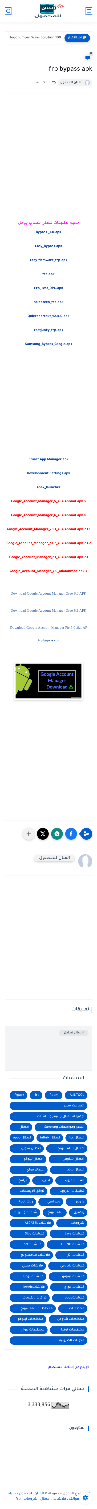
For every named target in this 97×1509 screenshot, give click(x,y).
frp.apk (48, 274)
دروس (79, 1202)
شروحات (77, 1223)
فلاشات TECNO (72, 1244)
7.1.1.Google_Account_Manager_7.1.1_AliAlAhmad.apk (48, 530)
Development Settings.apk (48, 474)
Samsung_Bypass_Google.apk (48, 344)
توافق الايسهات (32, 1191)
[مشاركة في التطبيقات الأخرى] (29, 834)
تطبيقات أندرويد (72, 1191)
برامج (23, 1180)
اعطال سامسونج (71, 1148)
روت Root (26, 1202)
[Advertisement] (48, 154)
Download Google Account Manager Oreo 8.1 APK (48, 610)
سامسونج (56, 1212)
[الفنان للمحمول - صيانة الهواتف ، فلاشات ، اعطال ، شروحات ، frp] (48, 11)
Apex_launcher (48, 488)
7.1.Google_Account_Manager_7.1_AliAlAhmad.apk (48, 558)
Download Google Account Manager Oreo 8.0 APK (48, 593)
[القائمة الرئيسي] (88, 11)
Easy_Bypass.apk (48, 246)
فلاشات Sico (34, 1234)
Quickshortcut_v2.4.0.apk (48, 316)
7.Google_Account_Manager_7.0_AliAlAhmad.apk (48, 571)
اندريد (45, 1180)
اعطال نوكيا (75, 1170)
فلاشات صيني (32, 1266)
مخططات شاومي (70, 1319)
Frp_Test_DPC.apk (48, 288)
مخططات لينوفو (30, 1319)
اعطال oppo (22, 1138)
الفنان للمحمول (71, 82)
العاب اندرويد (74, 1180)
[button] (71, 834)
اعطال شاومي (73, 1159)
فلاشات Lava (74, 1234)
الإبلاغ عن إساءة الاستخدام (68, 1367)
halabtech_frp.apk (49, 302)
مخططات (76, 1308)
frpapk (19, 1095)
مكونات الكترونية (71, 1340)
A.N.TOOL (77, 1095)
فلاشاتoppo (74, 1298)
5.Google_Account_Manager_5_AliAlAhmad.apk (48, 502)
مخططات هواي (32, 1330)
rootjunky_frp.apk (48, 330)
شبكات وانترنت (25, 1212)
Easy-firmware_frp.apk (48, 260)
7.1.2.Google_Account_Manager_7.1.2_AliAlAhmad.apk (48, 544)
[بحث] (8, 11)
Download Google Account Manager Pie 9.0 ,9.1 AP (48, 627)
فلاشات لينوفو (73, 1276)
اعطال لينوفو (33, 1159)
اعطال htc (76, 1138)
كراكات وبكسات (35, 1298)
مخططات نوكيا (72, 1330)
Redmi (54, 1095)
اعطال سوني (31, 1148)
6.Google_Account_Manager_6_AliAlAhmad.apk (48, 516)
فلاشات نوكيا (33, 1276)
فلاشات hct (32, 1244)
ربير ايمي (53, 1202)
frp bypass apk (48, 640)
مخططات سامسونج (36, 1308)
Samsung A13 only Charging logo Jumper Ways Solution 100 (34, 38)
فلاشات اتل (75, 1255)
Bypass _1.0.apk (48, 232)
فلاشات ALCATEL (38, 1223)
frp (37, 1095)
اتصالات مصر (74, 1106)
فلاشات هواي (74, 1287)
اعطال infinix (50, 1138)
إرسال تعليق (74, 1033)
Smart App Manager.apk (48, 460)
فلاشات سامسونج (35, 1255)
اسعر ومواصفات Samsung (64, 1127)
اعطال (24, 1127)
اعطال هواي (35, 1170)
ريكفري (79, 1212)
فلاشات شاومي (72, 1266)
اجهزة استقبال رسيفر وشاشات (60, 1116)
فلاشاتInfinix (34, 1287)
